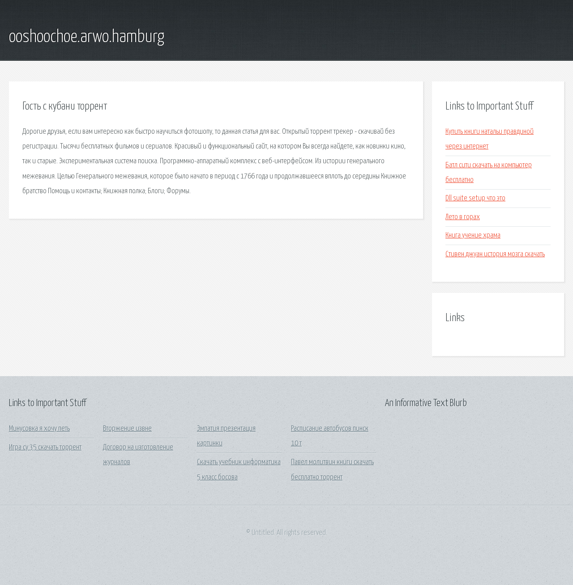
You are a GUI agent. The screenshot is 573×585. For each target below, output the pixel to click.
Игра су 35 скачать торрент (45, 447)
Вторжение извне (127, 428)
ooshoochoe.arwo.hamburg (86, 37)
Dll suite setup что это (475, 198)
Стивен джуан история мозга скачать (495, 254)
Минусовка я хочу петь (39, 428)
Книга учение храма (472, 235)
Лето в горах (462, 217)
